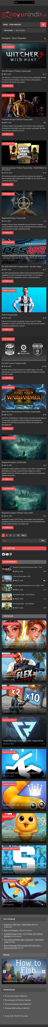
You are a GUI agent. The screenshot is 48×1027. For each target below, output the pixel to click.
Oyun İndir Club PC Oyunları (16, 1016)
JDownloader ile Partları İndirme (18, 1000)
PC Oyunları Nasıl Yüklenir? (16, 996)
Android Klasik (9, 816)
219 (43, 840)
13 (18, 535)
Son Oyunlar (10, 562)
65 (45, 318)
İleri (23, 535)
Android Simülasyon (11, 624)
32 (45, 414)
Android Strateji (9, 688)
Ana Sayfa (9, 30)
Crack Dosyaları (9, 290)
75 (45, 269)
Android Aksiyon (9, 656)
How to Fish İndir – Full (13, 930)
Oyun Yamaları (8, 47)
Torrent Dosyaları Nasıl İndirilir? (18, 1004)
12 (45, 74)
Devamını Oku (7, 86)
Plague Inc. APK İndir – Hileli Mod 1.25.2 (19, 924)
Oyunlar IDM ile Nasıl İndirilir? (17, 1008)
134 (45, 366)
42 (45, 173)
